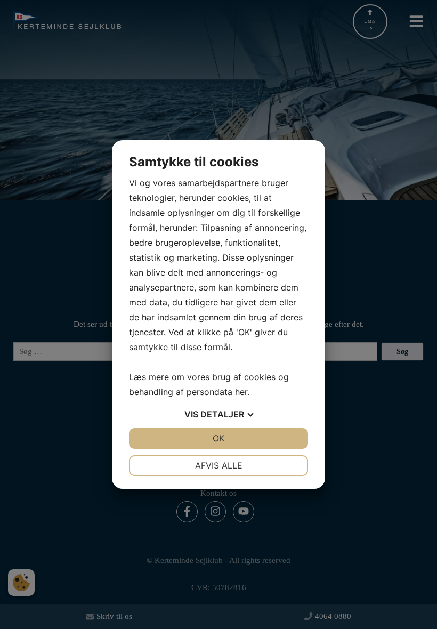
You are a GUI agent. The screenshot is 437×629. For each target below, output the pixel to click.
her (241, 391)
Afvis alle (218, 465)
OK (218, 438)
